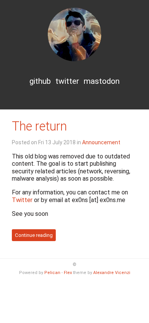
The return (39, 126)
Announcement (101, 142)
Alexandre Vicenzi (111, 272)
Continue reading (34, 235)
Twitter (67, 81)
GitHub (40, 81)
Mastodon (102, 81)
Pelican (52, 272)
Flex (68, 272)
